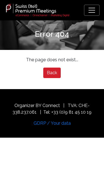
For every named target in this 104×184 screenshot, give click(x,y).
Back (52, 72)
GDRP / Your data (52, 123)
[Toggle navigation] (92, 10)
